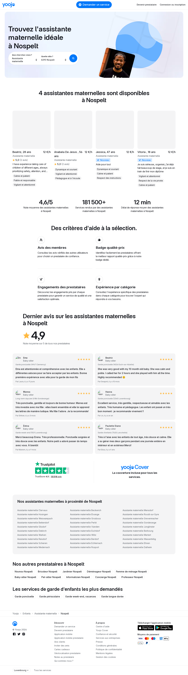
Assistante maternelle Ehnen (136, 543)
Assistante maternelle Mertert (137, 535)
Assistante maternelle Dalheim (137, 547)
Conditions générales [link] (106, 645)
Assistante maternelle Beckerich (85, 510)
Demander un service (96, 4)
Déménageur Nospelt (99, 571)
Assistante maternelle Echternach (86, 543)
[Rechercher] (73, 58)
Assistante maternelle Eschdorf (85, 531)
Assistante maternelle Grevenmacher (140, 518)
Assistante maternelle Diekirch (32, 531)
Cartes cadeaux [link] (62, 649)
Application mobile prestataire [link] (68, 638)
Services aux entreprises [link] (108, 638)
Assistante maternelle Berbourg (138, 531)
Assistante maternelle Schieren (32, 543)
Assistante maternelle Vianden (84, 526)
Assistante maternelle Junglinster (139, 526)
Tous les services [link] (42, 670)
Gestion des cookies (106, 657)
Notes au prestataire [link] (64, 657)
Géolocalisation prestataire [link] (67, 653)
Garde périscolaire (49, 596)
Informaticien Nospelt (78, 577)
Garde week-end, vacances (80, 596)
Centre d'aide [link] (102, 626)
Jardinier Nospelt (72, 571)
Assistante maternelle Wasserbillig (139, 539)
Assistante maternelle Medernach (33, 547)
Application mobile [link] (63, 634)
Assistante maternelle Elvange (84, 514)
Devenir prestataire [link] (63, 630)
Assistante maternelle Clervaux (32, 510)
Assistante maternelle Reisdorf (32, 539)
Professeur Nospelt (132, 577)
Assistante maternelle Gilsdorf (31, 526)
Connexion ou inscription (173, 4)
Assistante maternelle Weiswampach (35, 518)
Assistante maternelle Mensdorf (138, 510)
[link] (115, 145)
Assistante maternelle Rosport (84, 547)
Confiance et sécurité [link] (106, 634)
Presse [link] (99, 642)
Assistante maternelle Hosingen (32, 514)
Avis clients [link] (59, 642)
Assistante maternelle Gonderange (139, 522)
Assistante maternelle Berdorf (84, 539)
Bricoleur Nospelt (47, 571)
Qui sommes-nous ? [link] (63, 661)
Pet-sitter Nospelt (51, 577)
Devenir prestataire (147, 4)
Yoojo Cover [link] (102, 630)
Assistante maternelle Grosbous (85, 518)
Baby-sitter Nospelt (25, 577)
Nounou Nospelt (24, 571)
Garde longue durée (112, 596)
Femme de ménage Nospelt (131, 571)
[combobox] (25, 58)
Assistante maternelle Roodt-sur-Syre (141, 514)
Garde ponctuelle (24, 596)
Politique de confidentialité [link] (109, 649)
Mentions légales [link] (104, 653)
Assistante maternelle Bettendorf (33, 522)
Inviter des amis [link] (61, 645)
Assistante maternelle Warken (31, 535)
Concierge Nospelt (105, 577)
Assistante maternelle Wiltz (83, 535)
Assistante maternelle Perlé (83, 522)
